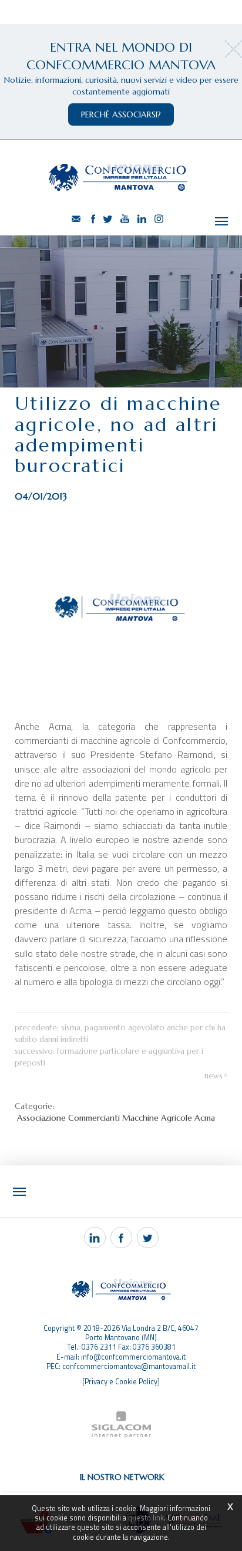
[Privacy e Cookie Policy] (121, 1381)
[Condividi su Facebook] (121, 1237)
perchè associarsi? (121, 114)
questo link (146, 1517)
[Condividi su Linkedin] (95, 1237)
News (213, 1076)
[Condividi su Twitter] (148, 1237)
